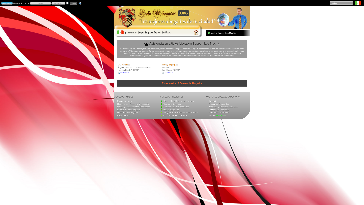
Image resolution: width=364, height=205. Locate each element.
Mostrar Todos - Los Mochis (223, 33)
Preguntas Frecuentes (219, 104)
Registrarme (122, 104)
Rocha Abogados (171, 109)
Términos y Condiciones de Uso (223, 107)
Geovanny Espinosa (172, 104)
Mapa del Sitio (123, 115)
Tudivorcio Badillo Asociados (176, 107)
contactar (124, 72)
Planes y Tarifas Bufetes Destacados (133, 107)
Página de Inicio (124, 101)
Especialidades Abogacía (128, 109)
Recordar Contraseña (139, 104)
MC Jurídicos (124, 64)
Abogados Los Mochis (219, 112)
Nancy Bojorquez (170, 64)
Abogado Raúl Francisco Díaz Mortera (180, 112)
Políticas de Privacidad (219, 109)
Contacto (213, 101)
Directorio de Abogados (127, 112)
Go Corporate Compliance (175, 115)
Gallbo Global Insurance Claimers (178, 101)
